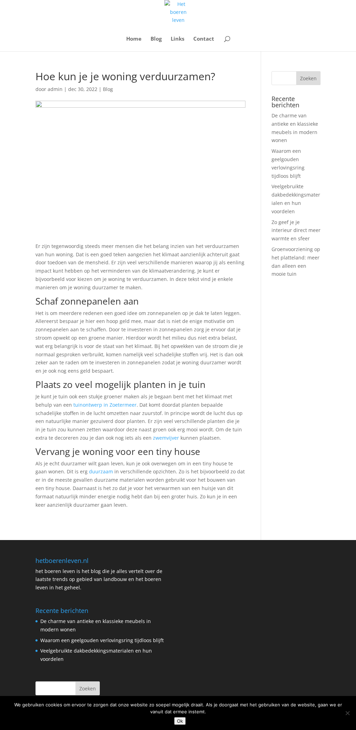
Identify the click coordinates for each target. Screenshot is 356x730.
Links (177, 39)
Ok (180, 721)
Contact (203, 39)
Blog (156, 39)
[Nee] (347, 713)
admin (55, 89)
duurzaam (101, 471)
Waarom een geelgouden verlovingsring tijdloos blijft (102, 640)
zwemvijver (166, 437)
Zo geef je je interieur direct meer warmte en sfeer (296, 230)
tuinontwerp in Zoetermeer (105, 404)
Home (133, 39)
